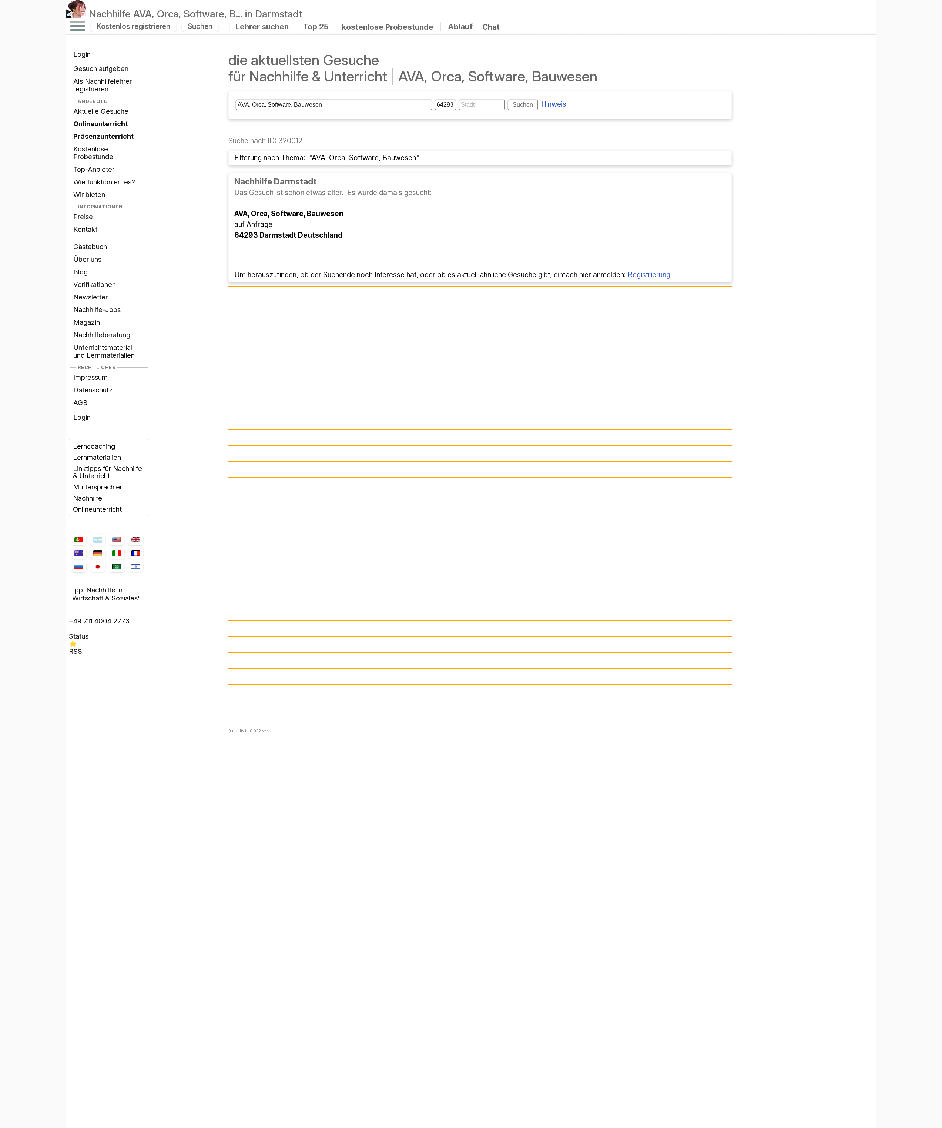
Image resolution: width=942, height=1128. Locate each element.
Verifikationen (94, 284)
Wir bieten (89, 194)
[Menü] (77, 26)
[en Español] (97, 539)
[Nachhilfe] (76, 14)
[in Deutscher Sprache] (97, 553)
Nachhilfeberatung (101, 335)
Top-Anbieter (93, 169)
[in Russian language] (78, 566)
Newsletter (90, 297)
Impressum (90, 377)
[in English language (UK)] (135, 539)
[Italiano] (116, 553)
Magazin (86, 322)
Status (78, 636)
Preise (83, 216)
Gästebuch (90, 246)
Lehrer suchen (262, 26)
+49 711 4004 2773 (99, 621)
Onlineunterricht (97, 509)
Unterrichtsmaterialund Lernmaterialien (104, 351)
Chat (491, 26)
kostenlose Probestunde (387, 26)
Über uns (87, 259)
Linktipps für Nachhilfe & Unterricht (107, 472)
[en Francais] (135, 553)
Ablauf (460, 26)
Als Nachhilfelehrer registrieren (102, 85)
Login (82, 54)
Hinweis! (554, 104)
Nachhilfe (195, 14)
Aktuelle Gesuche (100, 111)
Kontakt (85, 229)
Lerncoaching (94, 446)
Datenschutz (93, 390)
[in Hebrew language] (135, 566)
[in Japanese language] (97, 566)
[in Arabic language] (116, 566)
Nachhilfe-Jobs (97, 309)
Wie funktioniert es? (104, 182)
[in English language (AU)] (78, 553)
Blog (80, 272)
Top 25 (316, 26)
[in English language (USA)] (116, 539)
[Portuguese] (78, 539)
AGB (80, 402)
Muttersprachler (97, 487)
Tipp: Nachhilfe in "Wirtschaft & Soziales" (105, 594)
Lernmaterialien (97, 457)
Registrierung (649, 274)
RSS (75, 651)
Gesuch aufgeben (100, 68)
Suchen (200, 26)
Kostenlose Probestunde (93, 153)
